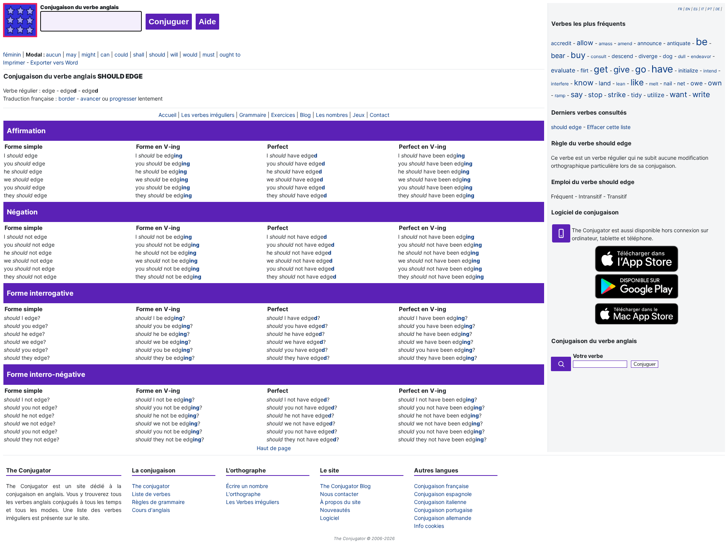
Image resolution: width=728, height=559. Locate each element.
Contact (379, 115)
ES (695, 9)
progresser (123, 98)
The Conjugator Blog (345, 486)
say (577, 94)
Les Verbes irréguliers (252, 502)
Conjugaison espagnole (443, 494)
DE (717, 9)
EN (688, 9)
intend (710, 71)
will (174, 54)
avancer (90, 98)
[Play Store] (636, 296)
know (583, 82)
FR (680, 9)
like (637, 82)
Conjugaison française (441, 486)
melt (653, 84)
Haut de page (274, 448)
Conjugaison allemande (442, 518)
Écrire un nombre (247, 486)
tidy (636, 95)
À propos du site (340, 502)
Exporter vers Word (54, 62)
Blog (305, 115)
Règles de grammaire (158, 502)
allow (585, 43)
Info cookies (429, 526)
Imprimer (14, 62)
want (678, 94)
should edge (566, 127)
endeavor (701, 56)
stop (595, 95)
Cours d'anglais (151, 510)
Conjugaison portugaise (443, 510)
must (208, 54)
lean (620, 84)
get (601, 69)
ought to (230, 54)
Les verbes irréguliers (207, 115)
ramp (560, 95)
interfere (560, 84)
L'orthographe (243, 494)
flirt (584, 70)
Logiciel (329, 518)
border (66, 98)
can (105, 54)
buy (578, 55)
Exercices (283, 115)
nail (668, 83)
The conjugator (150, 486)
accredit (561, 43)
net (681, 83)
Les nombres (332, 115)
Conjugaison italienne (440, 502)
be (702, 41)
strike (617, 95)
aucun (53, 54)
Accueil (167, 115)
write (701, 94)
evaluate (563, 70)
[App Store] (636, 270)
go (640, 69)
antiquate (678, 43)
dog (668, 56)
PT (710, 9)
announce (649, 43)
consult (598, 56)
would (190, 54)
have (662, 69)
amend (625, 43)
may (71, 54)
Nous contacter (339, 494)
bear (558, 56)
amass (605, 43)
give (621, 69)
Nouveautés (335, 510)
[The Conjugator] (20, 21)
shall (138, 54)
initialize (688, 70)
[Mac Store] (636, 325)
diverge (648, 56)
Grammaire (252, 115)
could (121, 54)
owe (696, 83)
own (715, 83)
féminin (12, 54)
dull (682, 56)
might (89, 54)
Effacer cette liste (609, 127)
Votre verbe (588, 356)
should (157, 54)
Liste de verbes (151, 494)
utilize (655, 95)
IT (702, 9)
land (605, 83)
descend (622, 56)
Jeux (359, 115)
